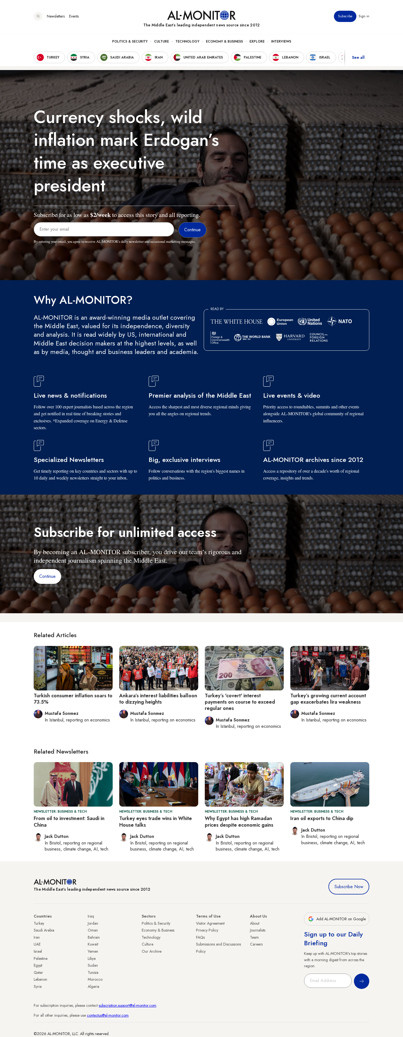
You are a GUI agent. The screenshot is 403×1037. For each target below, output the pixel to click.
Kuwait (93, 944)
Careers (256, 944)
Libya (92, 958)
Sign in (364, 16)
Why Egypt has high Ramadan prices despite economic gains (239, 821)
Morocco (95, 979)
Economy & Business (224, 41)
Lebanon (40, 979)
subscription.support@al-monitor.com (127, 1005)
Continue (47, 576)
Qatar (38, 972)
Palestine (40, 958)
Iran (37, 937)
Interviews (281, 41)
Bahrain (94, 937)
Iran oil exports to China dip (321, 818)
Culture (161, 41)
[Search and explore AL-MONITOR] (38, 16)
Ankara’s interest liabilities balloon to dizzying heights (158, 699)
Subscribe (345, 16)
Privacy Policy (207, 930)
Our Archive (151, 951)
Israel (38, 951)
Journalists (257, 930)
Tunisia (93, 972)
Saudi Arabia (44, 930)
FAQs (200, 937)
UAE (37, 944)
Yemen (93, 951)
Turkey (39, 923)
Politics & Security (129, 41)
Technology (187, 41)
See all (358, 57)
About (254, 923)
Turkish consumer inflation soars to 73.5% (73, 699)
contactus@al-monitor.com (108, 1015)
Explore (257, 41)
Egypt (38, 965)
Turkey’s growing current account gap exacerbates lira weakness (328, 699)
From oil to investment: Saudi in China (69, 821)
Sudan (93, 965)
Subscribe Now (348, 886)
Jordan (93, 923)
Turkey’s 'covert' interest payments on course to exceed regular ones (240, 702)
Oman (93, 930)
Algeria (93, 986)
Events (74, 16)
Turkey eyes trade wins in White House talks (155, 821)
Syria (38, 986)
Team (254, 937)
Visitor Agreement (210, 923)
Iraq (91, 916)
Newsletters (56, 16)
